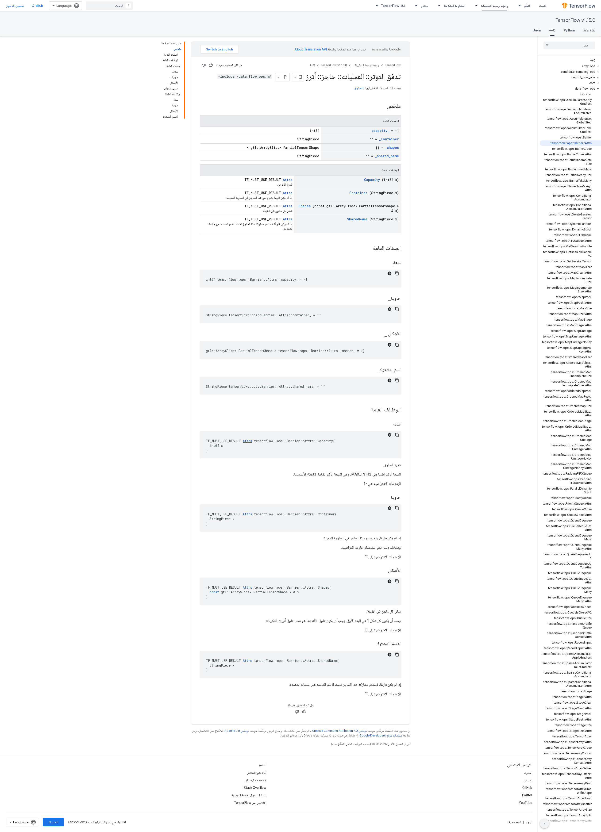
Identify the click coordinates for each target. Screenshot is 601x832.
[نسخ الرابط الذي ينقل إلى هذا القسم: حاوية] (384, 497)
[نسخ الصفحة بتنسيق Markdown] (285, 77)
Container (358, 193)
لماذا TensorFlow (393, 6)
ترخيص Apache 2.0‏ (236, 730)
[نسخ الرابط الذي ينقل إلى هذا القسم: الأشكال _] (378, 334)
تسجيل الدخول (15, 6)
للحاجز (359, 88)
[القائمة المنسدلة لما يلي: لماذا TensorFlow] (375, 5)
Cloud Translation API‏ (311, 49)
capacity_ (380, 130)
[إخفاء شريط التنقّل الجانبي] (544, 823)
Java (537, 30)
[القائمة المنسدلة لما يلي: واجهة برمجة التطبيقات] (475, 5)
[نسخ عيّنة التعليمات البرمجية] (397, 273)
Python (569, 30)
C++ (552, 30)
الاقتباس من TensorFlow (250, 803)
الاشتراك (53, 822)
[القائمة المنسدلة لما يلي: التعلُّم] (518, 5)
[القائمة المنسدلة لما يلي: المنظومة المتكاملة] (437, 5)
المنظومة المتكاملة (454, 6)
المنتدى (528, 780)
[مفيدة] (210, 65)
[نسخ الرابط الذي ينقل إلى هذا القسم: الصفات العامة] (366, 248)
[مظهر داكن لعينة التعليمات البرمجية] (389, 273)
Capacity (372, 179)
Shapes (304, 206)
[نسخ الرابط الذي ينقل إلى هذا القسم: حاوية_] (382, 298)
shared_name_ (387, 156)
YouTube (525, 803)
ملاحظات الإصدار (256, 780)
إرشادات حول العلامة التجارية (248, 795)
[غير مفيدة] (203, 65)
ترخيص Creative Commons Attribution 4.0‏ (339, 730)
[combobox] (109, 5)
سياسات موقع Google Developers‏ (380, 735)
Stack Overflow (255, 788)
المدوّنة (528, 772)
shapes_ (392, 147)
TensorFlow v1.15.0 (575, 20)
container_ (389, 139)
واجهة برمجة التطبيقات (494, 6)
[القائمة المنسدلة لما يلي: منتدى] (414, 5)
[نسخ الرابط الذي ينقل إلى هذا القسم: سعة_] (385, 263)
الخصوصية (515, 822)
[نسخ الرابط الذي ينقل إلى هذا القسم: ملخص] (380, 106)
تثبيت (542, 6)
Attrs (287, 179)
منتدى (424, 6)
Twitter (526, 795)
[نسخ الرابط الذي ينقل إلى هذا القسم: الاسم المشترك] (370, 644)
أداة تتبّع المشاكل (256, 772)
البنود (529, 822)
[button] (570, 66)
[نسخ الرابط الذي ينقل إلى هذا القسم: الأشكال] (382, 571)
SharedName (357, 219)
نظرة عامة (589, 30)
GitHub (37, 6)
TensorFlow (393, 65)
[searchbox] (569, 45)
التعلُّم (527, 6)
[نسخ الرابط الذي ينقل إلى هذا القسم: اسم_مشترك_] (371, 370)
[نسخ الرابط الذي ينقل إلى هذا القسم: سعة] (387, 424)
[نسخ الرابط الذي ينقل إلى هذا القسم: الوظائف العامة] (365, 410)
